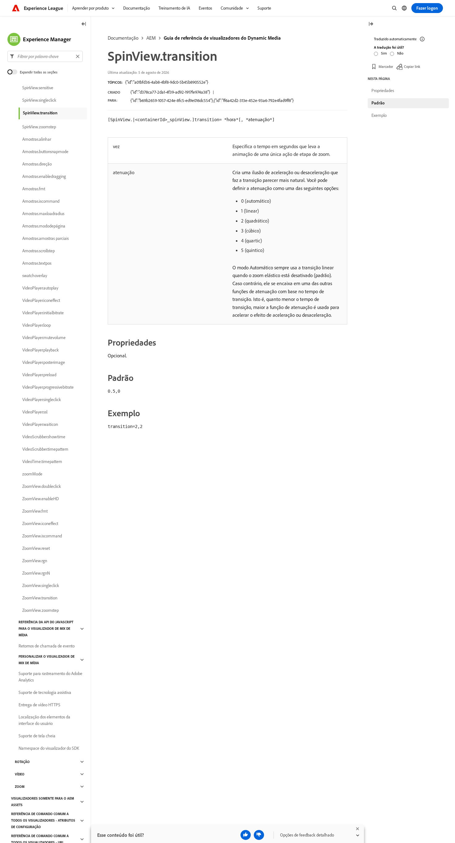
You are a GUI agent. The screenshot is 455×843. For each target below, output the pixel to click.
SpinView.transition (40, 113)
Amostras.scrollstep (38, 251)
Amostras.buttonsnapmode (45, 151)
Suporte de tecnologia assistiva (45, 692)
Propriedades (382, 90)
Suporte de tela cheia (37, 736)
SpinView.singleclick (39, 100)
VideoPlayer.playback (40, 350)
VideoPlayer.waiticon (40, 424)
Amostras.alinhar (36, 139)
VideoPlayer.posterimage (43, 362)
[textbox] (45, 56)
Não (400, 53)
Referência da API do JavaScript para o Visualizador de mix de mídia (46, 628)
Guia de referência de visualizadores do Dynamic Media (222, 38)
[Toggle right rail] (371, 24)
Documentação (123, 38)
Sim (384, 53)
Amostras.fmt (33, 189)
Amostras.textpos (36, 263)
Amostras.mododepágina (43, 226)
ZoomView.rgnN (36, 573)
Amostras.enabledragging (44, 176)
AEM (151, 38)
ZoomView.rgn (34, 560)
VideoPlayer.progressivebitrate (48, 387)
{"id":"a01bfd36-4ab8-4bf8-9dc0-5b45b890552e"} (166, 82)
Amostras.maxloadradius (43, 213)
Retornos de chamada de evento (47, 646)
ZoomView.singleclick (40, 585)
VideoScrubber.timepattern (45, 449)
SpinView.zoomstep (39, 127)
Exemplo (379, 115)
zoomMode (32, 474)
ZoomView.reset (36, 548)
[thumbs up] (245, 835)
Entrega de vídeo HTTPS (39, 705)
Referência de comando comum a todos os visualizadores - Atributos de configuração (43, 820)
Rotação (22, 762)
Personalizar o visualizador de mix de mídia (47, 659)
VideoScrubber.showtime (43, 436)
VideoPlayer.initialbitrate (43, 313)
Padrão (378, 103)
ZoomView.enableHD (40, 498)
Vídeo (19, 774)
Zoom (19, 786)
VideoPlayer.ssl (34, 412)
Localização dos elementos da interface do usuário (44, 720)
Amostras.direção (37, 164)
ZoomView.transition (39, 598)
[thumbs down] (259, 835)
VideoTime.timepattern (42, 461)
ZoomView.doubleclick (41, 486)
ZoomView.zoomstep (40, 610)
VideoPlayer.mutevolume (44, 337)
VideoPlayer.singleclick (41, 399)
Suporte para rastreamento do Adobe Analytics (50, 677)
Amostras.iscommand (40, 201)
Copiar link (412, 66)
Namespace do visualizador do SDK (49, 748)
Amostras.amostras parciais (45, 238)
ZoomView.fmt (35, 511)
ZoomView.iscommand (42, 536)
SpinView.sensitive (37, 87)
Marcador (386, 66)
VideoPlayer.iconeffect (41, 300)
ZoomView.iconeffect (40, 523)
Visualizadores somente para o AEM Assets (42, 801)
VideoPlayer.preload (39, 374)
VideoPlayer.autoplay (40, 288)
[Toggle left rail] (84, 24)
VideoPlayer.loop (36, 325)
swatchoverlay (34, 275)
